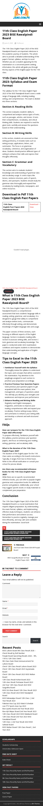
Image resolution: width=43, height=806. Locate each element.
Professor (20, 43)
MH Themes (36, 804)
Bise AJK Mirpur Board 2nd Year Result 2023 (19, 711)
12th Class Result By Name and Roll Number (18, 774)
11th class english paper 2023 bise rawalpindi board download (18, 532)
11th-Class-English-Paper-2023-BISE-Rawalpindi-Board (19, 288)
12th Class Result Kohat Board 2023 (16, 679)
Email (4, 608)
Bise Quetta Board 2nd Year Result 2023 (18, 709)
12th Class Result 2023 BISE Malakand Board (19, 714)
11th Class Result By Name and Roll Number (18, 771)
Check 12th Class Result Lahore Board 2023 (19, 666)
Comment (6, 583)
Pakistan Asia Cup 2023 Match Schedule (17, 703)
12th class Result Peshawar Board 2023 (17, 682)
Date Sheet (6, 760)
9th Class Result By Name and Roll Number (17, 778)
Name (5, 601)
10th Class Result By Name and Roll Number (18, 782)
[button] (39, 24)
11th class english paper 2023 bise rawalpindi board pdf (18, 538)
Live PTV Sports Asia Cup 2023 (14, 706)
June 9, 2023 (9, 43)
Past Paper (6, 793)
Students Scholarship (10, 745)
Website (5, 615)
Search (5, 636)
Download (8, 291)
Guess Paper (7, 797)
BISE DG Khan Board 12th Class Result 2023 (19, 690)
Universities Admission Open (12, 749)
